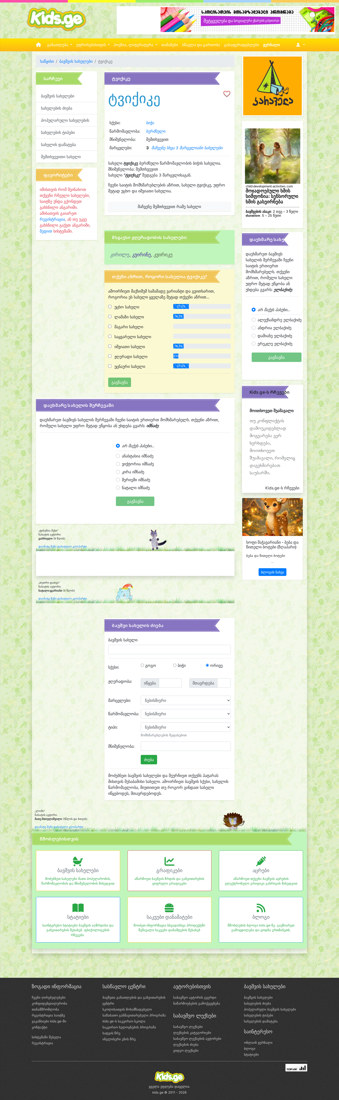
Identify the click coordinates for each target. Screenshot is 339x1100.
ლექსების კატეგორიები (192, 1033)
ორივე (216, 665)
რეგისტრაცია (52, 219)
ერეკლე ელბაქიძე (275, 343)
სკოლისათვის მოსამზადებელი (127, 1009)
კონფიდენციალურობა (49, 1003)
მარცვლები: (119, 700)
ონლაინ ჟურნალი (258, 1042)
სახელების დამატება (261, 1021)
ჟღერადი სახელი (130, 356)
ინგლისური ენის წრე (119, 1039)
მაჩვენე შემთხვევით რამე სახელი (169, 206)
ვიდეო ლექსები (186, 1050)
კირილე (119, 255)
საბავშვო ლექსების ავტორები (197, 1039)
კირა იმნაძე (133, 471)
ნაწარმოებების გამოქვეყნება (196, 1003)
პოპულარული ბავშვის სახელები (270, 1009)
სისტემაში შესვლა (46, 1037)
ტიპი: (113, 727)
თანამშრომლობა (45, 1009)
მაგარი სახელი (128, 326)
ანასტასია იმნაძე (137, 455)
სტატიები (78, 917)
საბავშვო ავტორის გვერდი (194, 997)
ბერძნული (156, 131)
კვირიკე (163, 255)
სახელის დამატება (58, 144)
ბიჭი (150, 122)
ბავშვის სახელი (122, 639)
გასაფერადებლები (241, 45)
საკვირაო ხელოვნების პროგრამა (129, 1027)
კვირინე (141, 255)
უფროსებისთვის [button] (91, 45)
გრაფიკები (169, 870)
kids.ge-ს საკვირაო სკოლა (123, 1021)
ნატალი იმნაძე (136, 487)
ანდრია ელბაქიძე (274, 327)
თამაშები (169, 45)
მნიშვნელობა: (121, 746)
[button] (299, 44)
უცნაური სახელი (129, 366)
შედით (46, 231)
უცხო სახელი (126, 306)
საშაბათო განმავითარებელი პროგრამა (134, 1015)
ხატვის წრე (111, 1033)
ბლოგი (261, 917)
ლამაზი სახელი (128, 316)
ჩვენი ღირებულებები (49, 997)
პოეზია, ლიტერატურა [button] (134, 45)
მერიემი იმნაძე (136, 479)
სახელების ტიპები (58, 132)
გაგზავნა (135, 501)
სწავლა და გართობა (201, 45)
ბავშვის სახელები (76, 61)
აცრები (261, 870)
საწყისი (47, 61)
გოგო (150, 665)
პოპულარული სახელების (65, 120)
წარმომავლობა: (122, 713)
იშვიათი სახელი (129, 346)
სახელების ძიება (56, 108)
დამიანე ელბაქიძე (275, 335)
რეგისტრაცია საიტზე (48, 1015)
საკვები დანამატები (169, 917)
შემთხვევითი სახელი (61, 156)
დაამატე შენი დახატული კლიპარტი (62, 546)
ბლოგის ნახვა (272, 572)
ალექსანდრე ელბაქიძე (280, 319)
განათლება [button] (58, 45)
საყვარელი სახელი (132, 336)
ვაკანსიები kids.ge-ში (49, 1021)
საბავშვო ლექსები (188, 1027)
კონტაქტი (39, 1027)
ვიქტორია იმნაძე (138, 463)
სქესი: (113, 667)
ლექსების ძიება (186, 1044)
